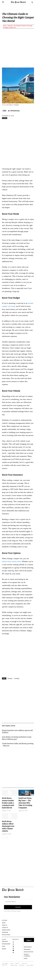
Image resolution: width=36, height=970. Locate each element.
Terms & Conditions (27, 955)
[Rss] (13, 952)
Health (4, 949)
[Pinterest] (33, 122)
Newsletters (27, 949)
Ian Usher (9, 105)
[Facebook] (10, 122)
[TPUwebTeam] (5, 110)
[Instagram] (13, 948)
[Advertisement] (18, 48)
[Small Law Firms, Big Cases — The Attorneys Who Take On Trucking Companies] (26, 793)
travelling (16, 678)
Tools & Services (28, 952)
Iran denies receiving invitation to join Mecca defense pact (16, 738)
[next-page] (6, 837)
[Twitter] (13, 944)
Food (3, 946)
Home (4, 26)
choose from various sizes (11, 561)
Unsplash (16, 105)
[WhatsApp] (24, 122)
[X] (15, 122)
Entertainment (6, 944)
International (28, 947)
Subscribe (18, 907)
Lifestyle (10, 26)
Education (5, 941)
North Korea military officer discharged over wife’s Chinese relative (8, 826)
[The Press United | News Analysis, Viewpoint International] (20, 2)
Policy (25, 958)
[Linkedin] (29, 122)
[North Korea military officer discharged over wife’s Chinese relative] (10, 816)
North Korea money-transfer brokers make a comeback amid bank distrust (8, 803)
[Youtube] (13, 950)
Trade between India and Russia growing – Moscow (18, 744)
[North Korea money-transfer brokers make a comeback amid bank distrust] (10, 793)
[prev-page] (3, 837)
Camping (10, 678)
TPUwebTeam (15, 111)
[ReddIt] (20, 122)
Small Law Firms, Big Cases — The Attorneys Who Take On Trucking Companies (25, 803)
